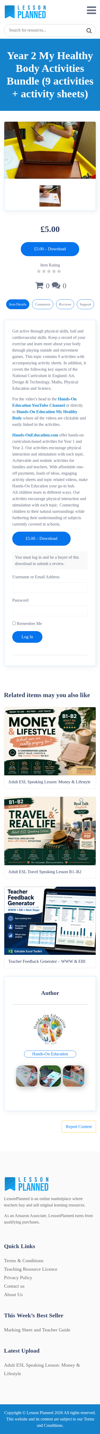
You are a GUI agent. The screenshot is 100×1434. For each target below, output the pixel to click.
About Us (13, 1294)
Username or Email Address (35, 577)
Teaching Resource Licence (30, 1269)
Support (85, 304)
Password (20, 600)
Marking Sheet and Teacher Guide (37, 1329)
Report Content (79, 1126)
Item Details (17, 304)
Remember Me (29, 623)
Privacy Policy (18, 1277)
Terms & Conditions (23, 1260)
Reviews (65, 304)
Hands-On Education (50, 1054)
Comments (42, 304)
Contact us (14, 1286)
